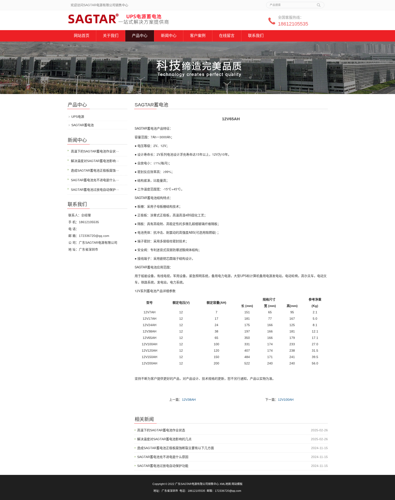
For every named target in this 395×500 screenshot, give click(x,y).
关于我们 (110, 36)
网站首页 (81, 36)
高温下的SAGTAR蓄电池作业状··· (95, 151)
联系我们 (256, 36)
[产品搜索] (318, 3)
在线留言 (227, 36)
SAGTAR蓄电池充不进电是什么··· (95, 180)
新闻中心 (168, 36)
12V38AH (189, 399)
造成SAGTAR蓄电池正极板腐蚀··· (95, 170)
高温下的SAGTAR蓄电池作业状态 (161, 430)
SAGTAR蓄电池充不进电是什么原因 (162, 457)
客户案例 (198, 36)
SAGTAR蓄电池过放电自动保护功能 (162, 466)
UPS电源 (77, 116)
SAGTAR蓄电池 (82, 125)
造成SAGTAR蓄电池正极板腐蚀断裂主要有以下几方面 (175, 448)
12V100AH (286, 399)
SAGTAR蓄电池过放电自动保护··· (95, 189)
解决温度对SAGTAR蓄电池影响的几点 (164, 439)
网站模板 (237, 484)
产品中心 (139, 36)
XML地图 (225, 484)
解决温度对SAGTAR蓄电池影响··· (95, 161)
